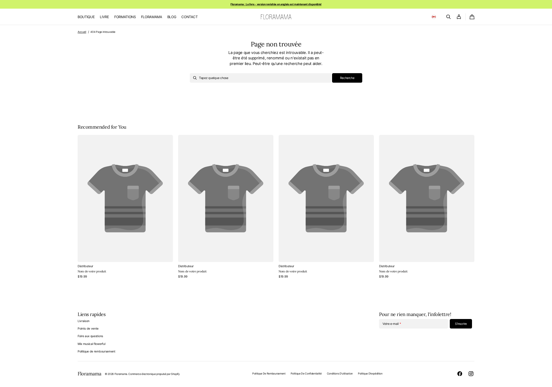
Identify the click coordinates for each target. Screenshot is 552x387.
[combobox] (260, 78)
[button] (434, 17)
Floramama (120, 374)
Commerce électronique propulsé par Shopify (154, 374)
